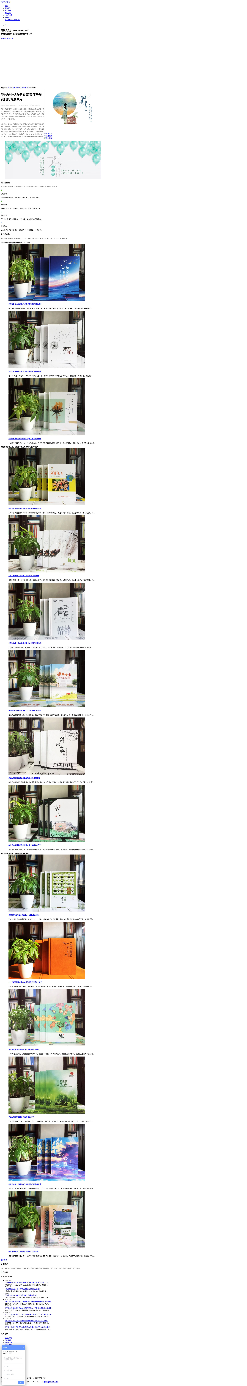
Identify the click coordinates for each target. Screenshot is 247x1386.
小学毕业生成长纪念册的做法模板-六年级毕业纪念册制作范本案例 (27, 1327)
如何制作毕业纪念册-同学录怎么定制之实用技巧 (24, 643)
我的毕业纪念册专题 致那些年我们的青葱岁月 (20, 1295)
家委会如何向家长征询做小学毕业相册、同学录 (24, 710)
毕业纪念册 (24, 88)
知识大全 (8, 17)
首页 (6, 6)
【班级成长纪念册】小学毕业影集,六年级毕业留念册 (23, 1289)
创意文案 (49, 136)
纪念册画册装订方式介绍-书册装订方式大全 (23, 1251)
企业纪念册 (8, 1338)
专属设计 (49, 133)
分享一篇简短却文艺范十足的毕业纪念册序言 (23, 576)
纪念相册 (8, 10)
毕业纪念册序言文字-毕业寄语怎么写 (21, 1117)
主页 (9, 88)
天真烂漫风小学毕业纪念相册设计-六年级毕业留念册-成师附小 (26, 1321)
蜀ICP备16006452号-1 (51, 1382)
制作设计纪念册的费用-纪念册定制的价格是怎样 (24, 304)
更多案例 (4, 1260)
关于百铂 (10, 38)
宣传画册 (8, 1340)
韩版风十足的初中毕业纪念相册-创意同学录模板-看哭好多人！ (26, 1282)
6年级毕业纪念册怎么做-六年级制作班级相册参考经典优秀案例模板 (28, 1301)
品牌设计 (8, 8)
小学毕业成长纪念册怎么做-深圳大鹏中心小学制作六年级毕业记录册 (28, 1308)
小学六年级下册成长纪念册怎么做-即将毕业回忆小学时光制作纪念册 (28, 1314)
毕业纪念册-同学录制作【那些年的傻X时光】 (23, 1049)
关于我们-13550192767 (12, 20)
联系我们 (4, 38)
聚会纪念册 (8, 1345)
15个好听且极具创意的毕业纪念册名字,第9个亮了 (25, 982)
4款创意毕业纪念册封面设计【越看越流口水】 (24, 915)
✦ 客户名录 (8, 15)
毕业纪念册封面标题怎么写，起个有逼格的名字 (24, 845)
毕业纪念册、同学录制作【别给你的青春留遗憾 (24, 1184)
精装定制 (8, 13)
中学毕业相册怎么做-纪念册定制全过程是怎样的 (24, 371)
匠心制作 (49, 138)
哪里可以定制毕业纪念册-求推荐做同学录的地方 (24, 508)
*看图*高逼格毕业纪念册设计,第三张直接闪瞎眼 (24, 439)
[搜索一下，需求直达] (6, 25)
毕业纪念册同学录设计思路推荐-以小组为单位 (24, 778)
